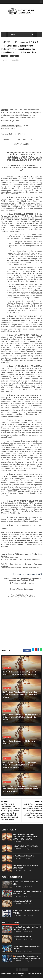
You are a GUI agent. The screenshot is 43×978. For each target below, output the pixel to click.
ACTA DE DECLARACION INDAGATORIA (23, 856)
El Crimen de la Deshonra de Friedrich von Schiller (25, 882)
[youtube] (20, 969)
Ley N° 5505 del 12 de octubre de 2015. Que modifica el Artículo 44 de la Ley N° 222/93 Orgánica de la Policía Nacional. (20, 717)
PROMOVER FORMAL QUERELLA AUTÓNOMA (25, 846)
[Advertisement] (21, 84)
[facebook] (41, 1)
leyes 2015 (15, 60)
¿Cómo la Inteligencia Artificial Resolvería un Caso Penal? (26, 947)
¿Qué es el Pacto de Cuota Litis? (22, 901)
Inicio (21, 975)
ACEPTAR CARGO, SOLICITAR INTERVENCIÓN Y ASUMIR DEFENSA (26, 866)
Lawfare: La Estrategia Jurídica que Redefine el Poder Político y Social (27, 892)
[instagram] (23, 969)
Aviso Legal (30, 973)
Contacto (38, 973)
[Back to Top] (26, 969)
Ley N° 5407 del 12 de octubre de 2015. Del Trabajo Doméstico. (19, 742)
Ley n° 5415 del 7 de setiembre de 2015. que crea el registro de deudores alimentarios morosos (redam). (19, 672)
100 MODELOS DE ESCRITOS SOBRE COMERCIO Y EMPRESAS (26, 911)
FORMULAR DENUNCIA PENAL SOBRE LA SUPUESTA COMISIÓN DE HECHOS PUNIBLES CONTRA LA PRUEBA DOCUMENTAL (25, 836)
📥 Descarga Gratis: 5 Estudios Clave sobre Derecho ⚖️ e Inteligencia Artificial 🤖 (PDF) (26, 957)
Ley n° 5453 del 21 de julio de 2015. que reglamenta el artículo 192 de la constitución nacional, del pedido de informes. (20, 694)
